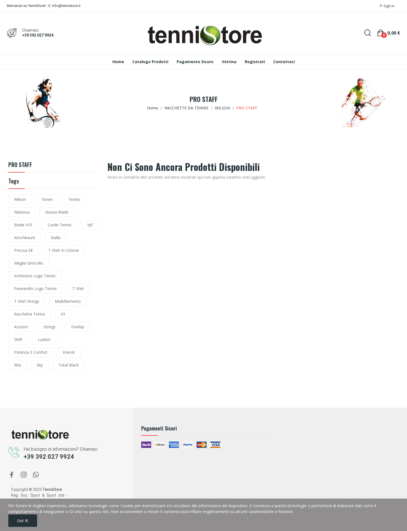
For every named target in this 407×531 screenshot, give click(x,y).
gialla (55, 237)
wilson (20, 199)
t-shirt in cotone (63, 250)
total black (68, 365)
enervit (69, 352)
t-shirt (78, 288)
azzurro (21, 326)
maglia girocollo (28, 263)
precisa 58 (23, 250)
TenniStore (52, 489)
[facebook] (11, 474)
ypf (90, 224)
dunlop (77, 326)
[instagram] (23, 474)
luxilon (44, 339)
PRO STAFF (20, 165)
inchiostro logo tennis (35, 275)
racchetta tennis (29, 314)
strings (49, 326)
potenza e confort (30, 352)
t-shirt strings (26, 301)
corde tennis (59, 224)
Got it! (22, 520)
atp (40, 365)
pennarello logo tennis (35, 288)
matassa (22, 212)
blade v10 (23, 224)
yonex (47, 199)
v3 (63, 314)
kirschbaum (24, 237)
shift (18, 339)
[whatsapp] (36, 474)
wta (17, 365)
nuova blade (56, 212)
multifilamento (68, 301)
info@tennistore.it (66, 6)
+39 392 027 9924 (37, 35)
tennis (74, 199)
